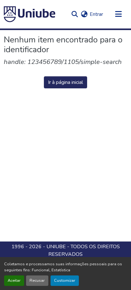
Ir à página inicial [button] (65, 82)
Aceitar (14, 280)
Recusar (37, 280)
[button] (29, 14)
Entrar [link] (96, 14)
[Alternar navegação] (118, 14)
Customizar (64, 280)
